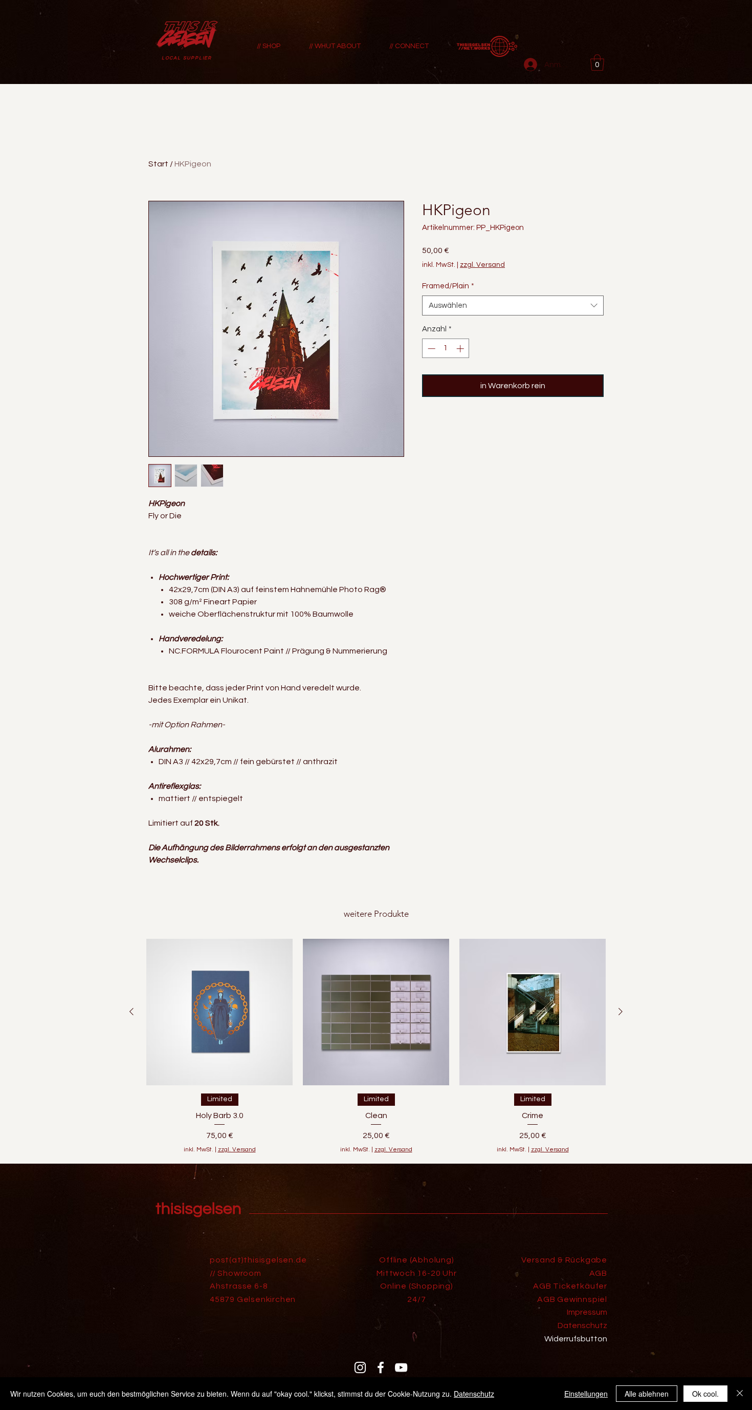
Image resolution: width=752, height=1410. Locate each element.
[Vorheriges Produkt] (131, 1011)
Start (158, 164)
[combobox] (513, 305)
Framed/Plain (448, 286)
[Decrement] (430, 348)
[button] (597, 62)
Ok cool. (705, 1393)
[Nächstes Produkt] (620, 1011)
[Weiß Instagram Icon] (360, 1367)
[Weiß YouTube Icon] (401, 1367)
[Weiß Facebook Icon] (380, 1367)
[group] (376, 1046)
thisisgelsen (198, 1209)
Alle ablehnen (647, 1393)
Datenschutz (474, 1393)
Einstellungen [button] (586, 1393)
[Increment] (461, 348)
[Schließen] (740, 1393)
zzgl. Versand (482, 264)
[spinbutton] (445, 348)
